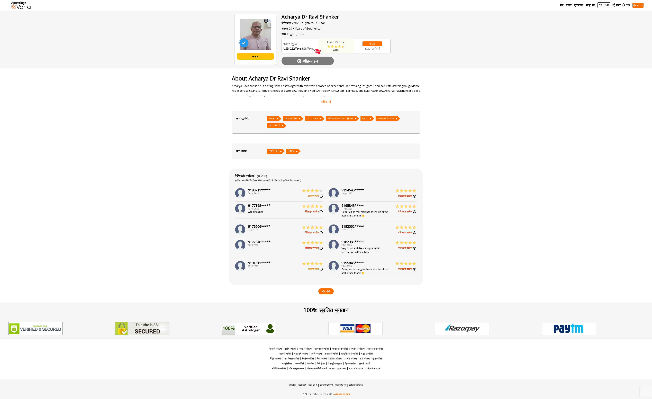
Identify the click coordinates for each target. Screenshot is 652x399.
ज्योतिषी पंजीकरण (356, 385)
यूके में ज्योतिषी (316, 353)
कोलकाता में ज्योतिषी (375, 348)
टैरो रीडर (310, 363)
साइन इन (590, 5)
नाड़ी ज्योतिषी (365, 358)
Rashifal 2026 (356, 368)
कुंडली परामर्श (364, 363)
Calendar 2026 (373, 368)
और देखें (326, 291)
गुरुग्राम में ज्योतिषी (321, 348)
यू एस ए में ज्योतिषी (301, 353)
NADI (365, 118)
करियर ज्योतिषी (336, 358)
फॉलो (372, 44)
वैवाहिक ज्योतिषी (308, 358)
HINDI (291, 151)
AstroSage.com (342, 393)
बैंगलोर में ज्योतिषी (358, 348)
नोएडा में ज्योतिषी (305, 348)
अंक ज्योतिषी (299, 363)
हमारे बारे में (313, 385)
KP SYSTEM (290, 118)
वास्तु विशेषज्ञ (287, 363)
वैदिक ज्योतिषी (275, 358)
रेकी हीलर (321, 363)
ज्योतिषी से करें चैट (279, 368)
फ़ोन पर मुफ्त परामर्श (296, 368)
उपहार (255, 56)
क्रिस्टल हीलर (350, 363)
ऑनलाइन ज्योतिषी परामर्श (317, 368)
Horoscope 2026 (337, 368)
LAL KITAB (312, 118)
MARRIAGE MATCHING (340, 118)
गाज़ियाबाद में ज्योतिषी (340, 348)
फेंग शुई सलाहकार (335, 363)
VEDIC (271, 118)
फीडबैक (292, 385)
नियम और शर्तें (341, 385)
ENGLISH (273, 151)
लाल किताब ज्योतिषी (291, 358)
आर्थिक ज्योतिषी (351, 358)
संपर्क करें (302, 385)
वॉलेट (569, 5)
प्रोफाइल (578, 5)
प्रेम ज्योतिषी (377, 358)
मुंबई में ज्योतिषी (290, 348)
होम (561, 5)
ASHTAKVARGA (385, 118)
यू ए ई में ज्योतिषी (367, 353)
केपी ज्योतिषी (322, 358)
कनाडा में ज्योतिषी (331, 353)
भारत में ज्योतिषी (285, 353)
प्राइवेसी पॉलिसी (326, 385)
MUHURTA (274, 125)
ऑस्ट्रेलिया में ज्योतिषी (349, 353)
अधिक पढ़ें (326, 102)
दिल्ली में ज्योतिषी (275, 348)
